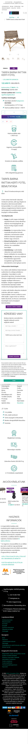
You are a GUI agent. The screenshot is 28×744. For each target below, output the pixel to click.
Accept (14, 380)
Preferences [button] (12, 376)
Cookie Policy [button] (7, 374)
